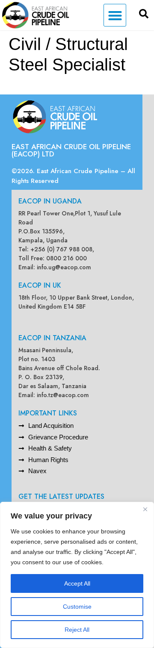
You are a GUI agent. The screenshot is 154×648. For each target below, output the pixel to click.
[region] (77, 575)
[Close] (145, 509)
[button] (115, 15)
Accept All (77, 583)
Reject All (77, 629)
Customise (77, 606)
